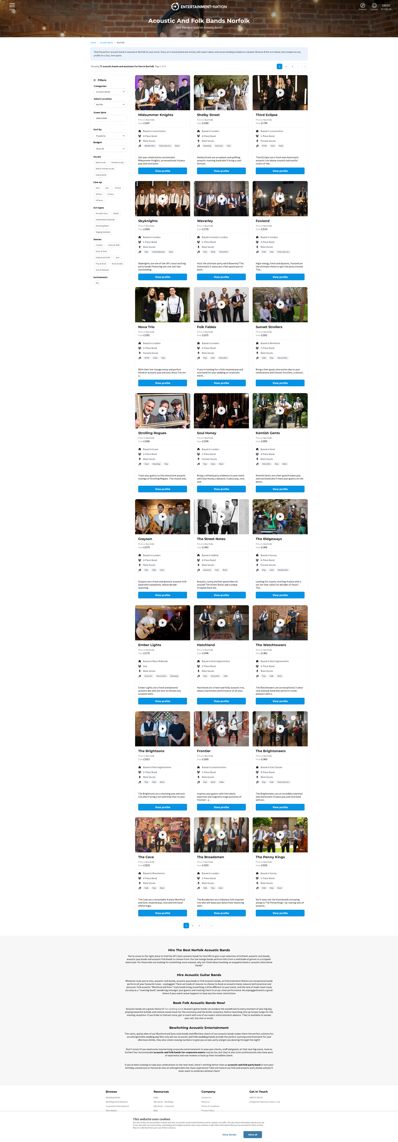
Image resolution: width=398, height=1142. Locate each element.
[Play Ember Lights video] (163, 623)
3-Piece (118, 188)
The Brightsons (151, 751)
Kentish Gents (268, 433)
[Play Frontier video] (221, 729)
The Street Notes (211, 539)
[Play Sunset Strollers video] (280, 305)
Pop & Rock (101, 263)
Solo (98, 188)
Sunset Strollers (269, 327)
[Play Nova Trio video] (163, 305)
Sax (97, 283)
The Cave (146, 857)
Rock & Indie (117, 263)
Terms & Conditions (210, 1106)
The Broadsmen (210, 857)
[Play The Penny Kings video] (280, 835)
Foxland (263, 221)
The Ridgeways (269, 539)
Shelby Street (208, 115)
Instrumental (101, 175)
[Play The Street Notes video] (221, 517)
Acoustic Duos (102, 213)
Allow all (252, 1134)
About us (205, 1101)
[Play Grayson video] (163, 517)
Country (99, 245)
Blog (156, 1110)
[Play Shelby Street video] (221, 93)
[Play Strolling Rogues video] (163, 411)
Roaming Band (102, 226)
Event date (100, 112)
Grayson (145, 539)
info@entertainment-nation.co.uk (264, 1101)
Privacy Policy (207, 1110)
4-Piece (99, 194)
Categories (100, 86)
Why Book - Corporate (164, 1106)
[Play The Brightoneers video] (280, 729)
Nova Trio (146, 327)
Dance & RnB (113, 245)
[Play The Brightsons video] (163, 729)
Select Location (103, 98)
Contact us (206, 1097)
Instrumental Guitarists (105, 219)
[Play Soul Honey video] (221, 411)
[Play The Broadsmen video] (221, 835)
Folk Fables (206, 327)
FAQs (156, 1097)
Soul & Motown (102, 270)
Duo (107, 188)
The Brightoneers (271, 751)
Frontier (204, 751)
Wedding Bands (113, 1097)
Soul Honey (206, 433)
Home (93, 42)
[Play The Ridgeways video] (280, 517)
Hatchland (206, 645)
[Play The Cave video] (163, 835)
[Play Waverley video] (221, 199)
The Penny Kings (270, 857)
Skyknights (148, 221)
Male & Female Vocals (105, 168)
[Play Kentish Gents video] (280, 411)
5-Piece (111, 194)
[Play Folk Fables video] (221, 305)
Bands (116, 213)
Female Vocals (117, 162)
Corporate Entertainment (117, 1106)
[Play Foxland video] (280, 199)
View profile (162, 171)
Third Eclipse (267, 115)
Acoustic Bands (106, 42)
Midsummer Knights (155, 115)
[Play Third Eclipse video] (280, 93)
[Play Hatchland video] (221, 623)
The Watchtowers (271, 645)
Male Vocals (101, 162)
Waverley (205, 221)
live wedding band (173, 1008)
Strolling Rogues (152, 433)
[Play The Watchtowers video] (280, 623)
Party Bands (111, 1110)
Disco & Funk (101, 251)
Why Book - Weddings (164, 1101)
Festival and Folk (103, 257)
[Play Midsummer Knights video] (163, 93)
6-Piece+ (99, 200)
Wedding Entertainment (117, 1101)
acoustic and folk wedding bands (196, 1036)
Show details (229, 1134)
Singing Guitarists (103, 232)
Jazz (117, 257)
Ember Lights (149, 645)
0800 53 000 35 (256, 1097)
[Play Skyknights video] (163, 199)
